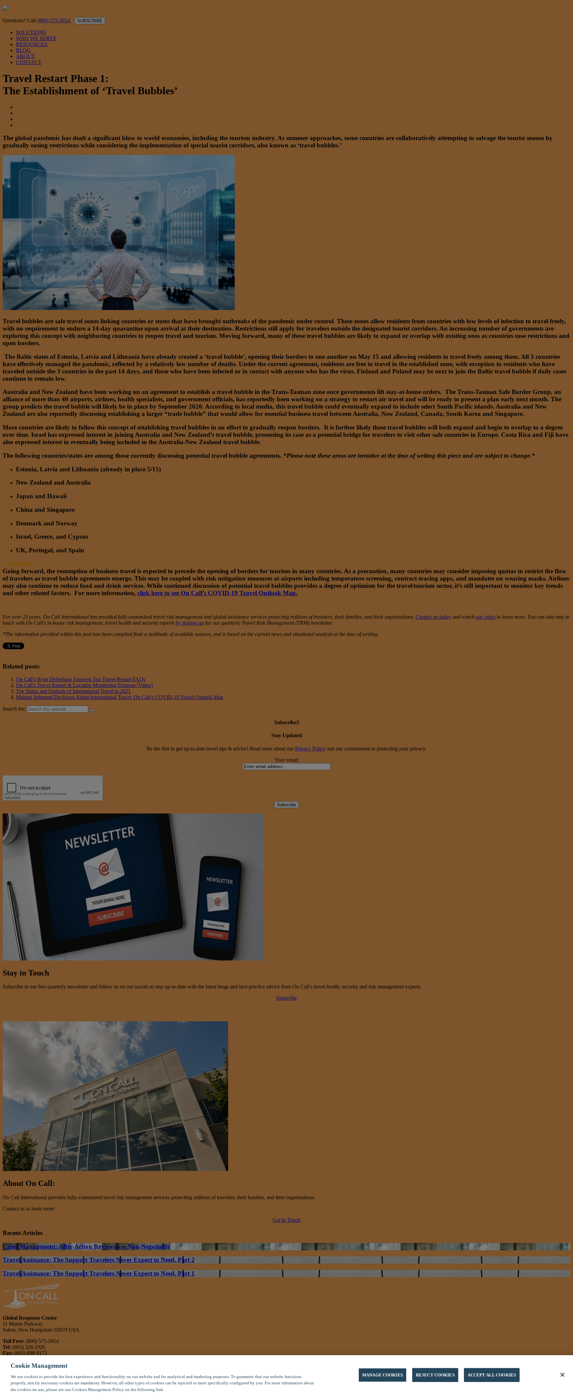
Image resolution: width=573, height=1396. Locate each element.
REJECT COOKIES (435, 1374)
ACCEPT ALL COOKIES (492, 1374)
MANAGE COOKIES (382, 1374)
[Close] (562, 1374)
